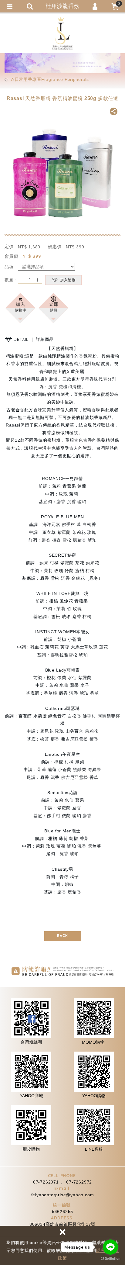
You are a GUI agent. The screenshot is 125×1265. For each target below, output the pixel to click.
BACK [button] (62, 935)
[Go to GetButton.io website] (110, 1259)
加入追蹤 (68, 280)
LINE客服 (94, 1149)
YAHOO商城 (31, 1095)
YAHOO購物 (94, 1095)
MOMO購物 (93, 1042)
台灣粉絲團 (31, 1042)
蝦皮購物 (31, 1149)
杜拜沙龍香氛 (62, 33)
